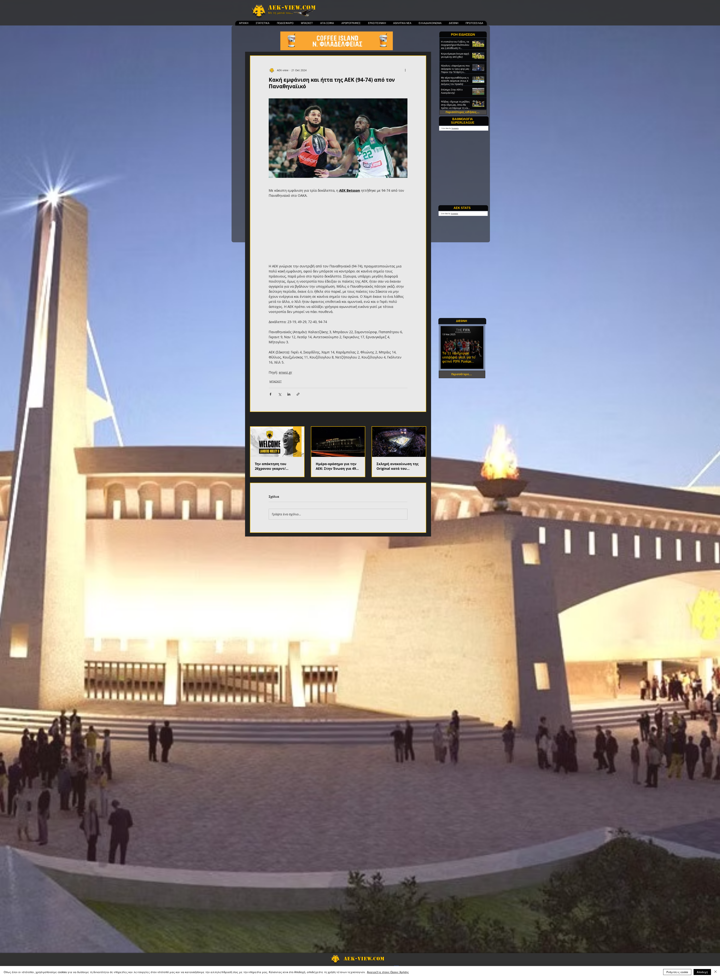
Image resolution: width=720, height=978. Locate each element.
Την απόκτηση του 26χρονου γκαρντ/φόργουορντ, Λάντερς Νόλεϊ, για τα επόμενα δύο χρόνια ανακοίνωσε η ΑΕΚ (277, 466)
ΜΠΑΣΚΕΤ (275, 381)
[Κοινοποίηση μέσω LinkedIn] (289, 394)
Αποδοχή (702, 972)
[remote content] (338, 231)
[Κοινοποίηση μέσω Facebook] (270, 394)
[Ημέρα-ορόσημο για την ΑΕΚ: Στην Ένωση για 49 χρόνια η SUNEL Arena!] (338, 442)
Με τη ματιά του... (280, 13)
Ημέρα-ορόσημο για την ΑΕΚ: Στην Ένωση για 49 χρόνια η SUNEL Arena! (336, 466)
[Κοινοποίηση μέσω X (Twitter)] (279, 394)
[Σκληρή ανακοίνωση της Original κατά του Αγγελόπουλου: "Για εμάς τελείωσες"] (399, 442)
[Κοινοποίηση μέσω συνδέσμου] (298, 394)
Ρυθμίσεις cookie (677, 972)
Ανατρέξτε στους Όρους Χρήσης (388, 972)
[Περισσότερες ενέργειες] (405, 70)
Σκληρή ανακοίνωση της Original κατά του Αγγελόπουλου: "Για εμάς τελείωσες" (397, 466)
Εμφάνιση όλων (416, 419)
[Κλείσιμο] (715, 972)
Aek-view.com (292, 7)
